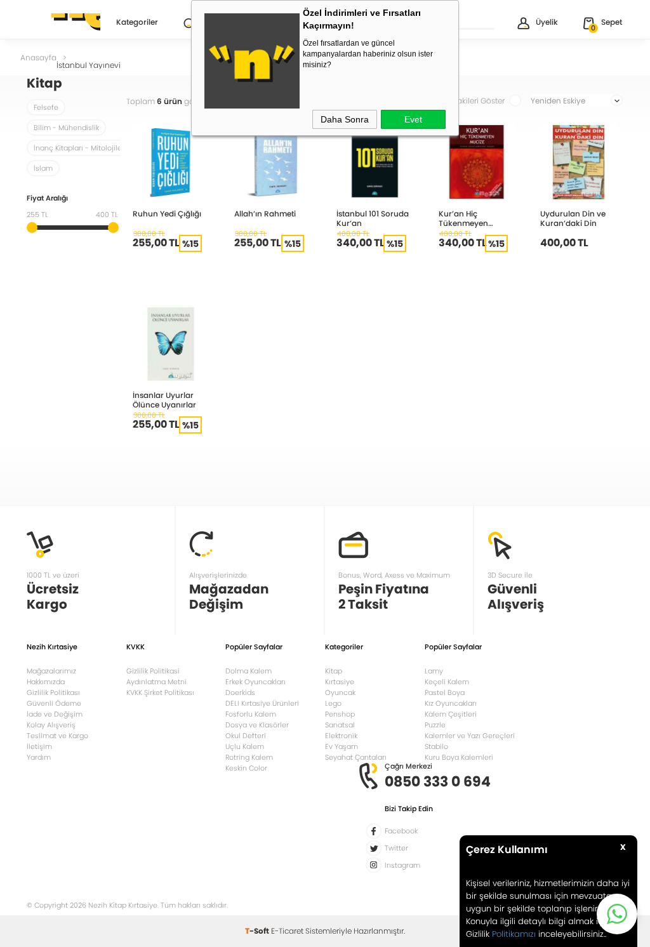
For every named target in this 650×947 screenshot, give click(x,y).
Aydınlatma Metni (156, 682)
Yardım (39, 757)
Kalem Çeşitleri (451, 714)
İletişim (39, 746)
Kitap (333, 671)
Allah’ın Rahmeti (265, 213)
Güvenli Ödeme (54, 703)
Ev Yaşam (341, 746)
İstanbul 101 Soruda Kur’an (372, 218)
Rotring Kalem (249, 757)
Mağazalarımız (51, 671)
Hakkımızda (46, 682)
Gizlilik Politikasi (153, 671)
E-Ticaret (287, 930)
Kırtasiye (339, 682)
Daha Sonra (345, 119)
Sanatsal (340, 725)
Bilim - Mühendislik (66, 128)
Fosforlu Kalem (250, 714)
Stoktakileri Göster (472, 100)
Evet (413, 119)
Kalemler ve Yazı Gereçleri (470, 736)
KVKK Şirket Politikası (160, 692)
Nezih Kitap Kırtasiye (63, 22)
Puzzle (435, 725)
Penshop (340, 714)
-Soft (258, 930)
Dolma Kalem (248, 671)
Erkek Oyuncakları (255, 682)
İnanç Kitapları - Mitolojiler (79, 148)
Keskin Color (246, 768)
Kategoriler (137, 22)
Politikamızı (514, 934)
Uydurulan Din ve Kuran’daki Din (573, 218)
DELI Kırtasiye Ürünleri (262, 703)
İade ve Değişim (55, 714)
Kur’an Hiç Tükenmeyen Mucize (463, 218)
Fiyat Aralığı (47, 199)
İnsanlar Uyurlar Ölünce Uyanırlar (164, 399)
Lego (333, 703)
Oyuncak (340, 692)
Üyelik (547, 22)
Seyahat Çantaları (356, 757)
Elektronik (341, 736)
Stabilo (436, 746)
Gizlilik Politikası (53, 692)
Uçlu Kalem (244, 746)
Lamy (434, 671)
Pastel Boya (445, 692)
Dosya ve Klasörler (257, 725)
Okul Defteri (245, 736)
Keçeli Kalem (447, 682)
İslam (43, 168)
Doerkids (240, 692)
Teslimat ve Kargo (57, 736)
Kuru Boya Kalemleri (459, 757)
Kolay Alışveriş (51, 725)
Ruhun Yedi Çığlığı (167, 213)
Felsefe (46, 107)
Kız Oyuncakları (451, 703)
